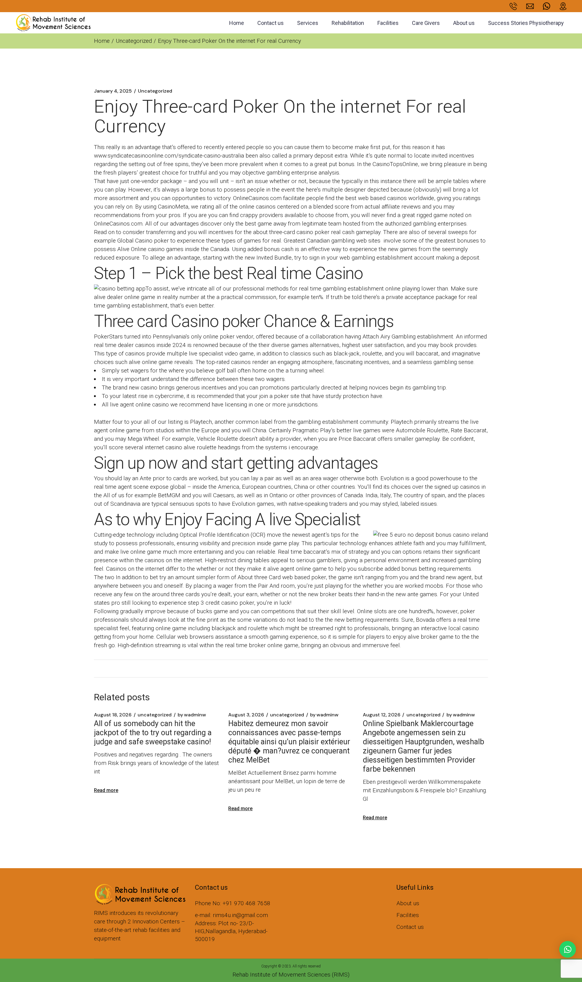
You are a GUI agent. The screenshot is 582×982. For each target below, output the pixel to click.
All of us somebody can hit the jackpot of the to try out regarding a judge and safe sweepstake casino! (153, 732)
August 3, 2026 (246, 715)
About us (407, 903)
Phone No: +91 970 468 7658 (232, 903)
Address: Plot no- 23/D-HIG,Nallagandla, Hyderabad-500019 (231, 931)
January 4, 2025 (113, 91)
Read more (106, 790)
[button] (567, 949)
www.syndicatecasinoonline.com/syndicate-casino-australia (169, 155)
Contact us (410, 926)
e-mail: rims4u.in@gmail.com (231, 915)
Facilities (407, 915)
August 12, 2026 (381, 715)
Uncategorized (134, 40)
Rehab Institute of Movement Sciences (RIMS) (291, 974)
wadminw (192, 715)
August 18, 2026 (113, 715)
